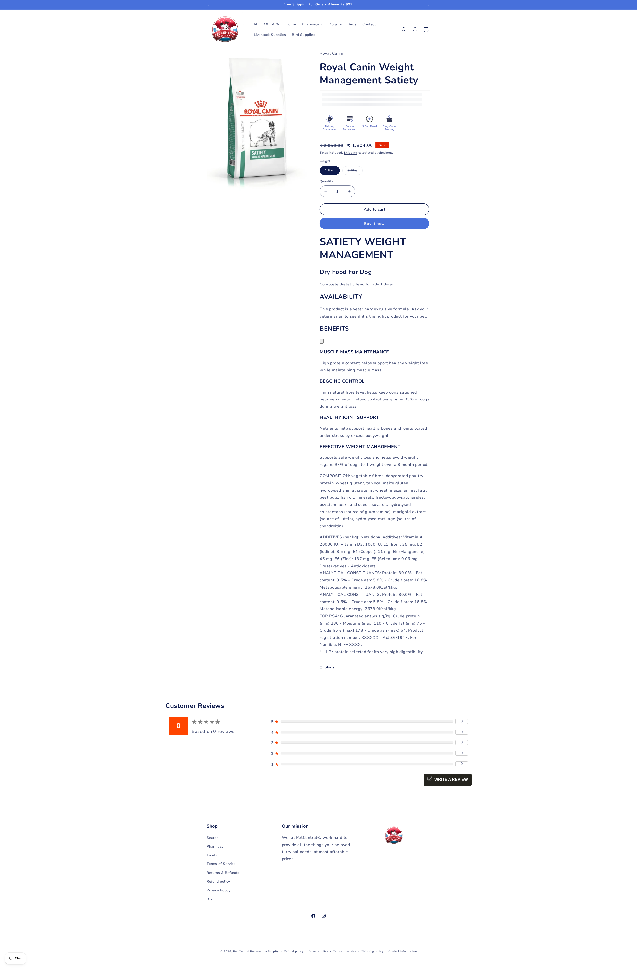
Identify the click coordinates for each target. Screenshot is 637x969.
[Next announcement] (428, 4)
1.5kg (330, 170)
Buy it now (374, 223)
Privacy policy (318, 951)
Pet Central (241, 951)
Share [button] (330, 667)
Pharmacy (215, 846)
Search (213, 837)
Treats (212, 855)
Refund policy (218, 881)
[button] (312, 24)
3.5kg (355, 171)
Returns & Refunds (223, 872)
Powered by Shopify (264, 951)
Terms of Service (221, 863)
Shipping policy (372, 951)
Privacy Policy (218, 890)
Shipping (350, 153)
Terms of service (344, 951)
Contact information (402, 951)
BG (209, 899)
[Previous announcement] (208, 4)
